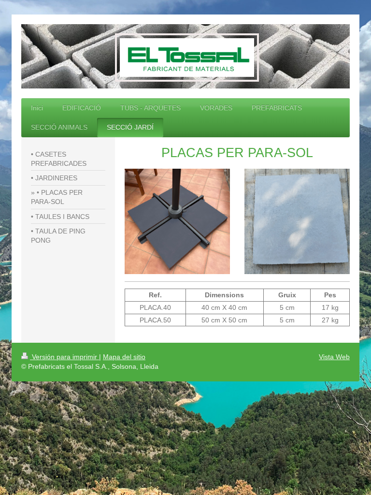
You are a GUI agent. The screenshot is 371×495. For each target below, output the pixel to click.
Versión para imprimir (64, 357)
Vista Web (334, 357)
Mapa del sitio (124, 357)
